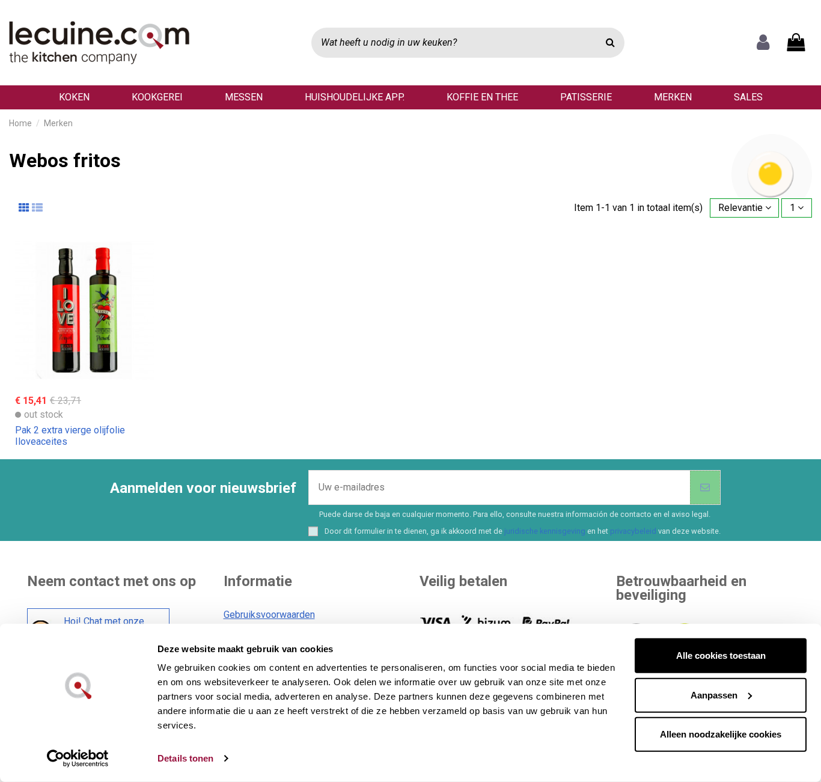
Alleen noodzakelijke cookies (720, 734)
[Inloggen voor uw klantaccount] (763, 42)
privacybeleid (633, 531)
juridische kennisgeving (544, 531)
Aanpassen (714, 694)
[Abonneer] (705, 487)
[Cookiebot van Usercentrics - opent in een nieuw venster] (77, 759)
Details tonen (185, 758)
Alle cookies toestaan (721, 655)
